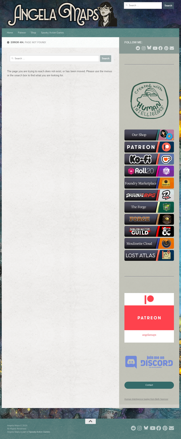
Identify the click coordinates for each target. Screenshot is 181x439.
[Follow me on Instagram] (143, 48)
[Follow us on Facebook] (160, 48)
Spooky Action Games (52, 32)
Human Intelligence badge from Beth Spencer (146, 399)
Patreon (22, 32)
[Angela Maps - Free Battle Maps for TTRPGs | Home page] (62, 14)
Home (10, 32)
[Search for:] (143, 5)
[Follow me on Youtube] (155, 48)
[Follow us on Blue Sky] (149, 47)
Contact (149, 385)
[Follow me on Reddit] (138, 48)
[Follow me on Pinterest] (166, 48)
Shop (33, 32)
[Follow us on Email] (172, 48)
